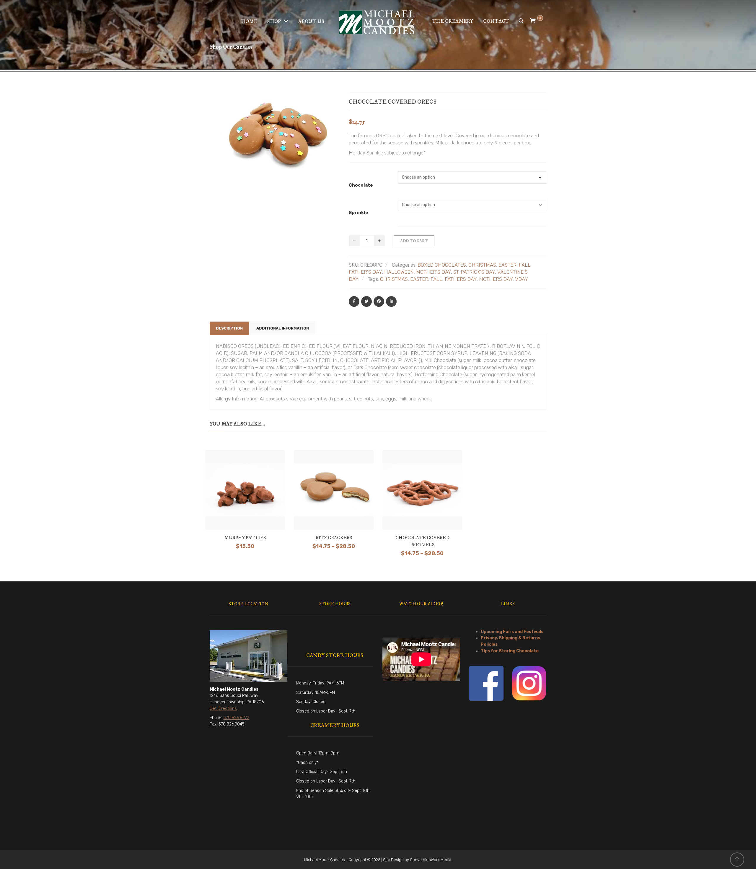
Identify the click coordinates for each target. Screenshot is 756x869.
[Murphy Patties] (245, 489)
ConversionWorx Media (430, 859)
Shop (274, 21)
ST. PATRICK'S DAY (474, 272)
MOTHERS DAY (496, 279)
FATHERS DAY (461, 279)
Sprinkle (358, 212)
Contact (496, 21)
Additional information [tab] (282, 328)
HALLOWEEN (399, 272)
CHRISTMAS (482, 265)
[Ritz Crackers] (333, 489)
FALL (525, 265)
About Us (311, 21)
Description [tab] (229, 328)
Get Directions (223, 708)
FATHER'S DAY (365, 272)
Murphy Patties (245, 538)
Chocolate (361, 185)
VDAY (521, 279)
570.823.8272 (236, 717)
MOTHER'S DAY (433, 272)
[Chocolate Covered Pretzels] (422, 491)
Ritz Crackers (334, 538)
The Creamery (452, 21)
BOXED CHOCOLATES (442, 265)
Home (249, 21)
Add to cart (414, 241)
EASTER (507, 265)
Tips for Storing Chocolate (510, 650)
